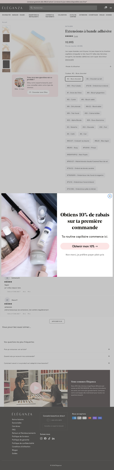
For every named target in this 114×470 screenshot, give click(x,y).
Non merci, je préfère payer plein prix (85, 254)
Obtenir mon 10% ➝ (85, 246)
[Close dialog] (110, 196)
